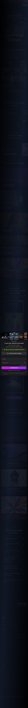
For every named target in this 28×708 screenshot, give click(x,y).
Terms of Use (6, 373)
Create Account (14, 367)
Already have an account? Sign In (14, 370)
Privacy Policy (17, 372)
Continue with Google (15, 353)
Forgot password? (23, 365)
